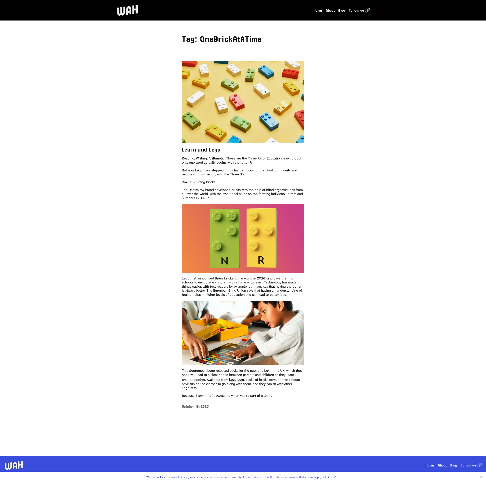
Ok (336, 477)
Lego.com (236, 379)
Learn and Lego (201, 150)
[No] (481, 477)
